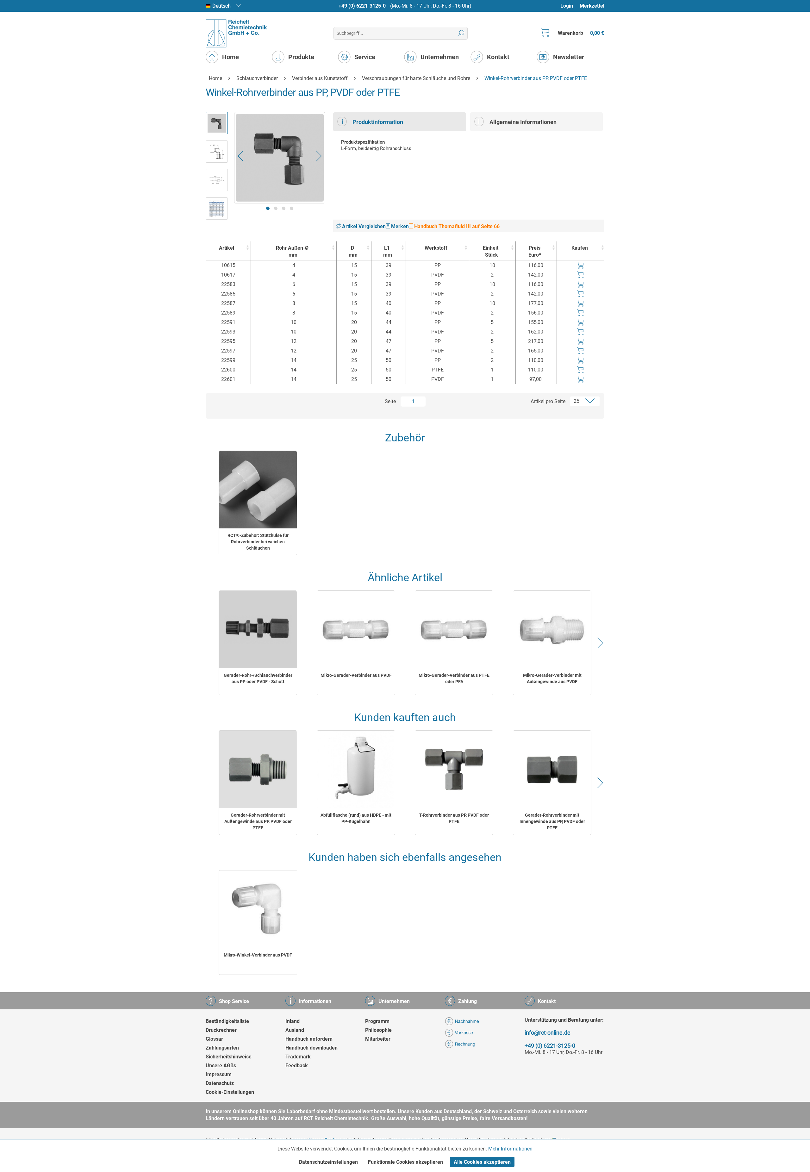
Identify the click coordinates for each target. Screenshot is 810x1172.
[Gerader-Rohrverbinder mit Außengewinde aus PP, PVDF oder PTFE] (258, 769)
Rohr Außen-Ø (292, 251)
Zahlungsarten (222, 1048)
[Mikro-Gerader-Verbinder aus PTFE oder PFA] (454, 629)
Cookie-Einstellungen (230, 1092)
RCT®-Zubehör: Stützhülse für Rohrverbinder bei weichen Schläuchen (258, 542)
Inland (292, 1021)
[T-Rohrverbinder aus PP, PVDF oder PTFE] (454, 769)
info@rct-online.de (547, 1032)
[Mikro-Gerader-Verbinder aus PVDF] (356, 629)
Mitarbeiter (377, 1039)
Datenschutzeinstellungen (328, 1162)
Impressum (219, 1074)
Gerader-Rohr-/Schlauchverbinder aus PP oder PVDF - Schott (258, 678)
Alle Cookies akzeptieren (482, 1162)
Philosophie (378, 1030)
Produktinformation (377, 122)
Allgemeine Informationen (523, 122)
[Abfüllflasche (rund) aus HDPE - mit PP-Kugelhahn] (356, 769)
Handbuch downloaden (311, 1048)
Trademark (298, 1057)
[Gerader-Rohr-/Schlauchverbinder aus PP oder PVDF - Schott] (258, 629)
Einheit (490, 251)
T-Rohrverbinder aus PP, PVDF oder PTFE (454, 818)
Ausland (294, 1030)
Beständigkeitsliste (227, 1021)
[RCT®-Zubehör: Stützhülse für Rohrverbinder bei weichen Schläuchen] (258, 489)
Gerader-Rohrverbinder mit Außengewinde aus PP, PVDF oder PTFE (258, 821)
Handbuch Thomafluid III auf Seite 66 (456, 226)
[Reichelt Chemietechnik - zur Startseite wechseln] (236, 33)
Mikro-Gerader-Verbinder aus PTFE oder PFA (454, 678)
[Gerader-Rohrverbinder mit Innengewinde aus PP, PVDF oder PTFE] (552, 769)
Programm (377, 1021)
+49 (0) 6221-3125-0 (362, 6)
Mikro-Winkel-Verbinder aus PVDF (258, 954)
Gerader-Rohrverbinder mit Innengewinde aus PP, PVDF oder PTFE (552, 821)
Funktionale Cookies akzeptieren (405, 1162)
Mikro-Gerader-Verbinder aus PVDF (356, 675)
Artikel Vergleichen (363, 226)
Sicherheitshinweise (229, 1057)
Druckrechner (221, 1030)
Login (566, 6)
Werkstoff (436, 248)
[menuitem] (569, 6)
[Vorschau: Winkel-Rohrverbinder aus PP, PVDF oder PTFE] (217, 123)
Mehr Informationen (510, 1149)
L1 (387, 251)
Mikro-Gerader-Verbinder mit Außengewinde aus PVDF (552, 678)
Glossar (214, 1039)
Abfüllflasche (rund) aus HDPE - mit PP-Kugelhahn (356, 818)
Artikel (226, 248)
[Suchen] (461, 33)
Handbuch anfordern (309, 1039)
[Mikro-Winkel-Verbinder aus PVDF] (258, 909)
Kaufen (579, 248)
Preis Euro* (534, 251)
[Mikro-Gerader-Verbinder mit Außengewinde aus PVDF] (552, 629)
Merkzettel (592, 6)
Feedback (296, 1066)
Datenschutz (220, 1083)
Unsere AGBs (221, 1066)
